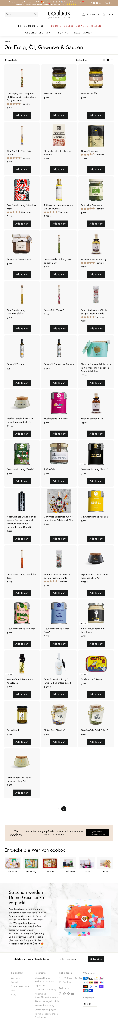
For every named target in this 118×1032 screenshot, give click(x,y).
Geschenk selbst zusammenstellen (76, 26)
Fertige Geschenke (31, 26)
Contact (14, 982)
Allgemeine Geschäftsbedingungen (46, 995)
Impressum (40, 985)
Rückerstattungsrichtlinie (47, 1001)
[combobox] (21, 14)
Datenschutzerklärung (45, 989)
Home (7, 41)
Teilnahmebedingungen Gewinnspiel (46, 1015)
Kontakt (64, 32)
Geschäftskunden (38, 32)
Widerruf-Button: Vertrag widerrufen (44, 979)
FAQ (13, 990)
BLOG (13, 994)
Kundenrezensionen (20, 986)
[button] (14, 104)
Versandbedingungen (45, 1009)
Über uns (15, 977)
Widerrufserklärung (44, 1005)
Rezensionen (83, 32)
